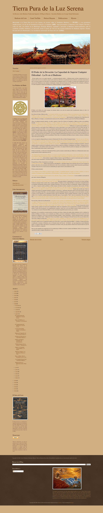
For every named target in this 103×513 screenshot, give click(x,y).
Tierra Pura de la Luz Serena (48, 8)
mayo (16, 371)
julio (16, 367)
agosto (16, 313)
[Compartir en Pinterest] (41, 233)
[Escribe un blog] (36, 233)
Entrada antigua (86, 239)
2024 (15, 295)
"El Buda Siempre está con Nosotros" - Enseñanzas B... (21, 344)
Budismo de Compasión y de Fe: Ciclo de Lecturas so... (20, 333)
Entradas (16, 471)
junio (16, 369)
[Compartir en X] (38, 233)
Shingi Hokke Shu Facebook (18, 185)
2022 (15, 299)
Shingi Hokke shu (16, 183)
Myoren (73, 18)
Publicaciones (63, 18)
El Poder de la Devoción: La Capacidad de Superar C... (20, 337)
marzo (16, 375)
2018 (15, 382)
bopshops (60, 502)
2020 (15, 303)
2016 (15, 386)
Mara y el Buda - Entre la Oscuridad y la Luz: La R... (21, 356)
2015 (15, 388)
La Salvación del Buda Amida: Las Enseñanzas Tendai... (20, 330)
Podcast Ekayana (49, 18)
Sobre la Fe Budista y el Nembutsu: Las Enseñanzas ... (21, 321)
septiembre (17, 311)
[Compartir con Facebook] (39, 233)
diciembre (17, 305)
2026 (15, 291)
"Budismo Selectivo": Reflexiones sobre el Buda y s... (20, 363)
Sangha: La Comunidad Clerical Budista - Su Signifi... (19, 348)
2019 (15, 380)
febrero (16, 377)
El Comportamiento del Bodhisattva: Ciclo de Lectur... (20, 317)
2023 (15, 297)
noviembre (17, 307)
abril (16, 373)
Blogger (71, 502)
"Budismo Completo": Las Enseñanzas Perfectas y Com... (20, 353)
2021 (15, 301)
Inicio (61, 239)
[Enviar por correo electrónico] (35, 233)
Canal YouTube (35, 18)
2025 (15, 293)
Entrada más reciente (35, 239)
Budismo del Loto (21, 18)
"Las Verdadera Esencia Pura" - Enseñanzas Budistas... (21, 360)
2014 (15, 391)
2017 (15, 384)
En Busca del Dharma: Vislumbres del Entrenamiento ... (19, 341)
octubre (16, 309)
